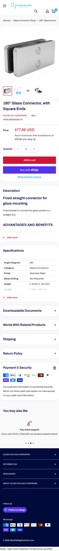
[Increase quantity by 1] (34, 149)
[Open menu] (4, 6)
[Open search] (36, 11)
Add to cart (30, 160)
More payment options (29, 177)
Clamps (6, 20)
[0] (53, 11)
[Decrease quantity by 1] (18, 149)
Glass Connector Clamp (24, 20)
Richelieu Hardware (15, 115)
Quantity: (8, 149)
